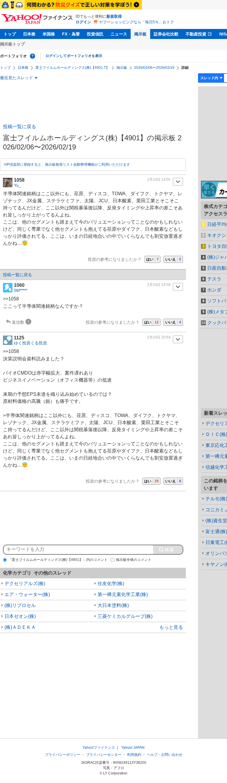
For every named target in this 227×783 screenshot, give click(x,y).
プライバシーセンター (103, 755)
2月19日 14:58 (159, 285)
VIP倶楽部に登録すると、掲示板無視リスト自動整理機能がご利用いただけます (67, 164)
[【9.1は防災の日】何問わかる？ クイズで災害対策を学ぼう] (71, 4)
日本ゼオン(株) (20, 616)
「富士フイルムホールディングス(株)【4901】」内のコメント (58, 560)
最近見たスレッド (16, 77)
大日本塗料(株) (113, 605)
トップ (10, 34)
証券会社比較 (166, 34)
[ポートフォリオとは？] (32, 56)
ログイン (83, 22)
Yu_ (17, 185)
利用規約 (134, 755)
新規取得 (114, 16)
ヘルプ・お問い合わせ (164, 755)
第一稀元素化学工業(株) (123, 594)
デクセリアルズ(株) (24, 583)
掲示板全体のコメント (133, 560)
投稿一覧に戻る (19, 126)
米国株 (49, 34)
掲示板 (140, 34)
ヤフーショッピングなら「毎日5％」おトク (136, 22)
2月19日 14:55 (159, 180)
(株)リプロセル (20, 605)
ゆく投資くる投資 (30, 343)
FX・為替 (71, 34)
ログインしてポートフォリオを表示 (74, 56)
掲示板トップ (12, 44)
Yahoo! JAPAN (133, 747)
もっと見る (171, 627)
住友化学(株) (111, 583)
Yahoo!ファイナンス (98, 747)
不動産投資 (196, 34)
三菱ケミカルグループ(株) (125, 616)
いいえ (173, 259)
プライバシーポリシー (62, 755)
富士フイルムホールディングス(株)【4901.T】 (72, 68)
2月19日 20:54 (159, 337)
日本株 (29, 34)
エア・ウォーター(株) (27, 594)
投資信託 (95, 34)
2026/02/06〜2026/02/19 (154, 68)
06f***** (20, 290)
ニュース (119, 34)
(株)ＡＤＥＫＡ (20, 627)
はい (152, 259)
